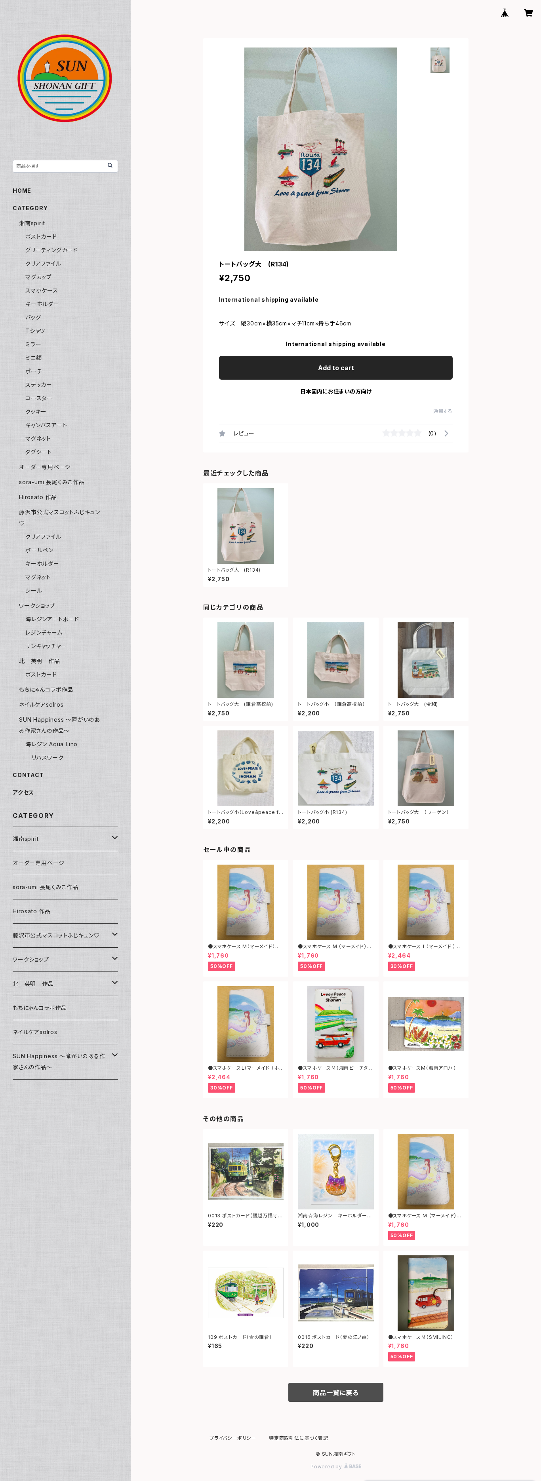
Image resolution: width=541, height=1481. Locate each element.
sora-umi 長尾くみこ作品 (52, 482)
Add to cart (336, 368)
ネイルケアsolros (41, 704)
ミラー (33, 344)
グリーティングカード (51, 250)
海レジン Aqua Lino (51, 744)
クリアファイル (43, 263)
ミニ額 (33, 357)
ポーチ (33, 371)
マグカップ (38, 277)
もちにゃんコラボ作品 (46, 689)
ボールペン (39, 550)
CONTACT (28, 775)
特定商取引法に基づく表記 (298, 1438)
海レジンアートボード (52, 619)
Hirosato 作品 (38, 497)
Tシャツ (35, 330)
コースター (39, 398)
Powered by (327, 1467)
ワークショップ (37, 605)
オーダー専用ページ (45, 467)
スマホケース (41, 290)
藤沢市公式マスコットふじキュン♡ (56, 935)
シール (33, 590)
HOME (22, 190)
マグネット (38, 438)
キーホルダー (42, 303)
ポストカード (41, 236)
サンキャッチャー (46, 646)
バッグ (33, 317)
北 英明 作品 (39, 661)
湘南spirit (32, 223)
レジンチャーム (44, 632)
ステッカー (38, 384)
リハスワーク (48, 757)
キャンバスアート (46, 425)
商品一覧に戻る (336, 1393)
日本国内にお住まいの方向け (335, 391)
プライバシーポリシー (233, 1438)
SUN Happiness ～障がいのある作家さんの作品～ (59, 1061)
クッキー (36, 411)
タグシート (38, 452)
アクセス (23, 792)
